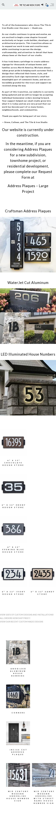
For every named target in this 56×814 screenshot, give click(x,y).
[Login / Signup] (42, 4)
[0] (46, 4)
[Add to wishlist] (7, 440)
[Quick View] (20, 441)
